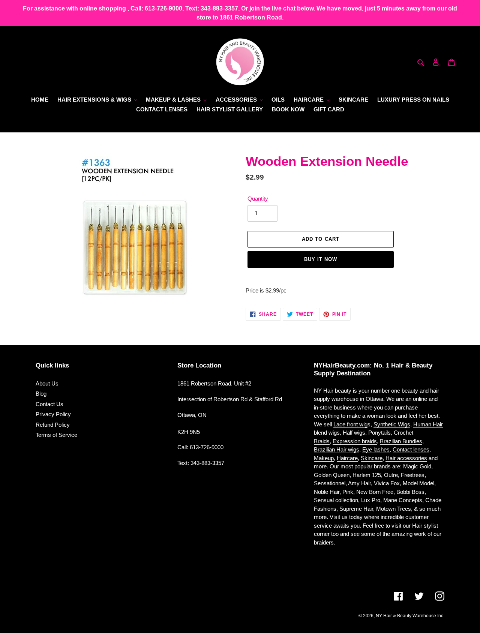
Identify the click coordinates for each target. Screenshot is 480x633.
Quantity (258, 198)
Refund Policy (53, 425)
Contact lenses (411, 449)
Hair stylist (425, 525)
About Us (47, 383)
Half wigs (354, 432)
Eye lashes (376, 449)
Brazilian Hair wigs (336, 449)
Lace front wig (350, 424)
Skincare (371, 458)
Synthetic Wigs (392, 424)
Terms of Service (56, 435)
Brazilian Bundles (401, 441)
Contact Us (49, 404)
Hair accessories (406, 458)
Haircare (347, 458)
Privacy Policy (53, 414)
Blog (41, 393)
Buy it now (320, 259)
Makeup (324, 458)
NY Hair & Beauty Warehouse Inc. (410, 615)
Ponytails (379, 432)
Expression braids (355, 441)
